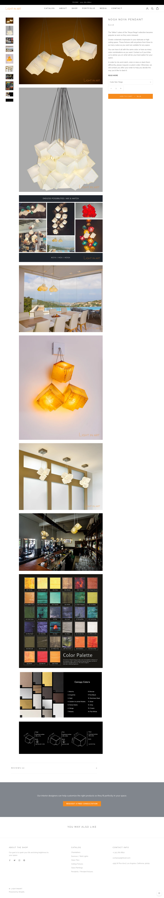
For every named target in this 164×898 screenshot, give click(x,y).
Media (103, 8)
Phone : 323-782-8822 (82, 2)
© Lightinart (15, 889)
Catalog (49, 8)
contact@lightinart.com (121, 858)
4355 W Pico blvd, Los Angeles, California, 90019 (131, 863)
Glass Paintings (77, 868)
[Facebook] (10, 860)
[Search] (152, 8)
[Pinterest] (24, 860)
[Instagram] (19, 860)
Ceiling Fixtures (77, 864)
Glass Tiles (75, 860)
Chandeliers (75, 852)
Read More (113, 75)
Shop (75, 8)
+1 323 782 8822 (119, 852)
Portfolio (88, 8)
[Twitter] (14, 860)
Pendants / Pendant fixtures (82, 872)
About (63, 8)
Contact (116, 8)
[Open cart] (157, 8)
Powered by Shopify (16, 892)
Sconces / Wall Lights (79, 856)
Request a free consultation (82, 804)
